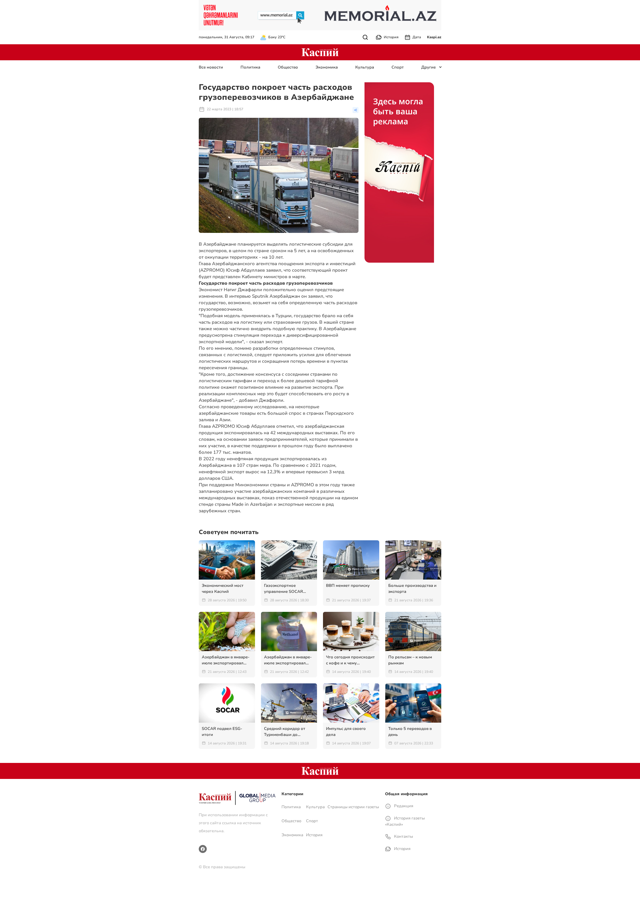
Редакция (403, 806)
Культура (364, 67)
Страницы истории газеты (353, 807)
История (391, 37)
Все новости (211, 67)
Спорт (398, 67)
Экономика (327, 67)
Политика (250, 67)
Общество (288, 67)
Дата (416, 37)
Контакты (403, 836)
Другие (428, 67)
